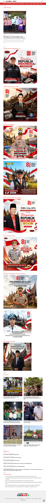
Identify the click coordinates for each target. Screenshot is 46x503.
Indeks (40, 498)
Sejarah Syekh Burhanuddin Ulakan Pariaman (11, 460)
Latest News (14, 498)
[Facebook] (18, 495)
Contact (9, 498)
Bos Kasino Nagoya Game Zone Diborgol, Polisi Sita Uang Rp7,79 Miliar (32, 422)
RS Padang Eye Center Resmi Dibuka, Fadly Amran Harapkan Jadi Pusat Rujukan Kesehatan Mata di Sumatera (14, 38)
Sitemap (36, 498)
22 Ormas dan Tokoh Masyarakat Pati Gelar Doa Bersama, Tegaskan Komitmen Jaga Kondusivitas (11, 422)
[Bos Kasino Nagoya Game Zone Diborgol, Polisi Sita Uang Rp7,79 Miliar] (33, 411)
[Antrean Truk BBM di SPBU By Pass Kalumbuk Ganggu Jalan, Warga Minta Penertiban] (33, 434)
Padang (4, 35)
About (6, 498)
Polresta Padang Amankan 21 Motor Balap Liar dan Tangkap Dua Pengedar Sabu (21, 486)
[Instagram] (24, 495)
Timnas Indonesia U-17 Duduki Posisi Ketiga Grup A (12, 457)
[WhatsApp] (28, 495)
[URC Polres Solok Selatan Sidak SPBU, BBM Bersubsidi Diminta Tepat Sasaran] (12, 386)
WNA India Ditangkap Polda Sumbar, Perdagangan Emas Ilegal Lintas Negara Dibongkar (12, 445)
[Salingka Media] (11, 1)
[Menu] (4, 1)
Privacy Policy (28, 498)
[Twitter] (20, 495)
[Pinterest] (22, 495)
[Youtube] (26, 495)
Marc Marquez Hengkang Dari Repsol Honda (11, 454)
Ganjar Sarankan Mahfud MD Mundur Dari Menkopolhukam (14, 466)
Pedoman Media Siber (21, 498)
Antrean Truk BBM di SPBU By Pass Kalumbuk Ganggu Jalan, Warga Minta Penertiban (32, 445)
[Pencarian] (42, 1)
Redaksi (32, 498)
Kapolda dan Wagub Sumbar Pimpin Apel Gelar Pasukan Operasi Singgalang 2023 (17, 463)
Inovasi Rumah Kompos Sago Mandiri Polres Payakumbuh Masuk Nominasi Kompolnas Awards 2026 (32, 398)
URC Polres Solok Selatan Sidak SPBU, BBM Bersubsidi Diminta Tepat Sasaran (11, 397)
